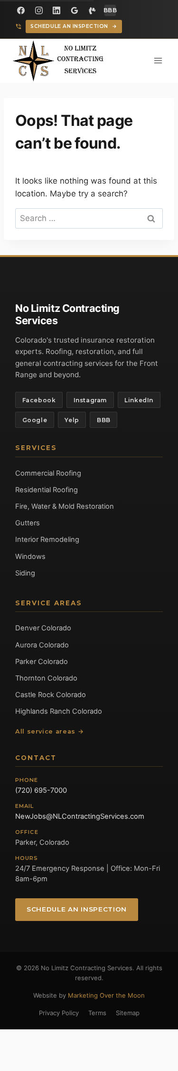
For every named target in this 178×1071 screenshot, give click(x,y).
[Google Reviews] (74, 10)
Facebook (39, 400)
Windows (30, 556)
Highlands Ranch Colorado (58, 711)
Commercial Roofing (48, 473)
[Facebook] (21, 10)
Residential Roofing (46, 490)
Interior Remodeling (47, 539)
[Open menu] (158, 60)
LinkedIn (138, 400)
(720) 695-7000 (41, 790)
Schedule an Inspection (73, 26)
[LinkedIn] (56, 10)
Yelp (72, 420)
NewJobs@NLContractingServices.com (79, 816)
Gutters (27, 523)
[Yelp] (92, 10)
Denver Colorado (43, 628)
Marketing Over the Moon (106, 995)
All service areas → (49, 731)
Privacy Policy (59, 1013)
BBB (104, 420)
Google (34, 420)
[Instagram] (39, 10)
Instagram (90, 400)
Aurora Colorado (42, 645)
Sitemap (128, 1013)
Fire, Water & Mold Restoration (64, 506)
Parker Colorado (41, 661)
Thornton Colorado (46, 678)
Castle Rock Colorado (50, 694)
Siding (25, 573)
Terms (97, 1013)
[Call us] (18, 26)
